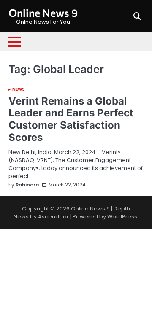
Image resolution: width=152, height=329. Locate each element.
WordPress (122, 216)
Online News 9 (43, 12)
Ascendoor (53, 216)
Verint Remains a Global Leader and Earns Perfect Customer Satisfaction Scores (70, 119)
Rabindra (27, 185)
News (18, 89)
